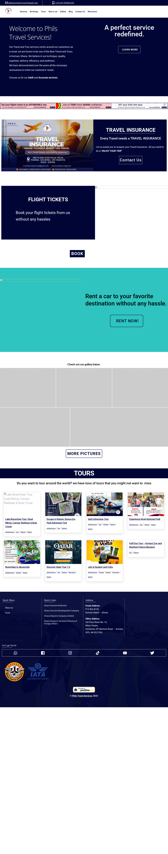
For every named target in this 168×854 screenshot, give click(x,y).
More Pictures (84, 453)
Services (23, 11)
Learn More (130, 49)
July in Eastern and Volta (100, 567)
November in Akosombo (17, 567)
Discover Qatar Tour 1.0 (58, 567)
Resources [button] (92, 11)
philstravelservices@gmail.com (23, 3)
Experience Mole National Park (144, 519)
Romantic (72, 572)
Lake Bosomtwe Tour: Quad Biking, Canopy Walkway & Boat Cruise (21, 523)
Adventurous (9, 532)
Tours (7, 613)
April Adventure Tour (98, 519)
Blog (71, 11)
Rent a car (53, 11)
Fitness (105, 524)
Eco (17, 532)
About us (9, 608)
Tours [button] (43, 11)
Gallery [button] (63, 11)
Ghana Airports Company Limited (59, 615)
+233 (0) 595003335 (64, 3)
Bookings (34, 11)
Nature (23, 532)
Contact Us (80, 11)
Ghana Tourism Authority (55, 605)
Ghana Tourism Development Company (61, 610)
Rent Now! (127, 321)
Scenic (29, 532)
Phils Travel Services (82, 695)
